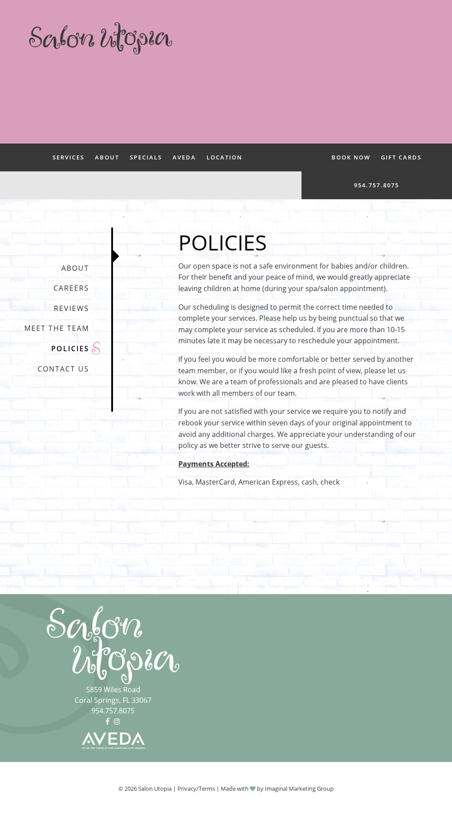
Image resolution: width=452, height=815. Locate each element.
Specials (146, 157)
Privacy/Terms (196, 788)
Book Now (350, 157)
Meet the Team (56, 328)
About (107, 157)
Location (224, 157)
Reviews (71, 308)
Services (68, 157)
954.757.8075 (376, 185)
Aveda (184, 157)
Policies (70, 348)
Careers (71, 288)
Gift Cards (401, 157)
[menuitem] (68, 157)
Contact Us (63, 369)
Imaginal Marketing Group (299, 788)
